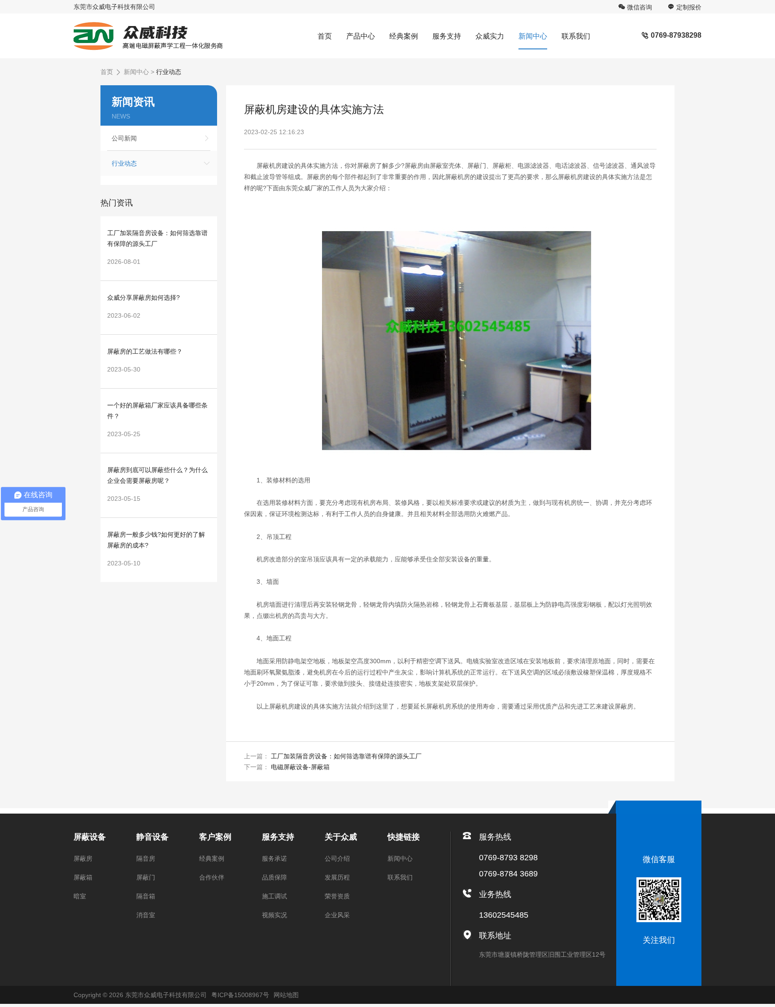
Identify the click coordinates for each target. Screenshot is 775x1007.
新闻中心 (532, 36)
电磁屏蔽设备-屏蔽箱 (300, 767)
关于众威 (341, 836)
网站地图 (286, 994)
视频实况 (274, 915)
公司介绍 (337, 858)
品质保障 (274, 877)
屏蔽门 (145, 877)
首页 (325, 36)
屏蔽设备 (90, 836)
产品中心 (360, 36)
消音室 (145, 915)
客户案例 (215, 836)
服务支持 (446, 36)
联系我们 (576, 36)
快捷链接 (404, 836)
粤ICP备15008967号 (240, 994)
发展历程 (337, 877)
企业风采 (337, 915)
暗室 (80, 896)
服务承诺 (274, 858)
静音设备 (152, 836)
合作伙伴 (211, 877)
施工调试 (274, 896)
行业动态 (168, 71)
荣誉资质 (337, 896)
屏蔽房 (83, 858)
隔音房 (145, 858)
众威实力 (489, 36)
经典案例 (403, 36)
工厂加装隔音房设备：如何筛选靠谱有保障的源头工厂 (346, 756)
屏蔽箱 (83, 877)
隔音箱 (145, 896)
